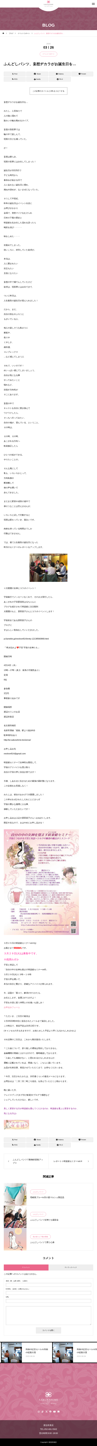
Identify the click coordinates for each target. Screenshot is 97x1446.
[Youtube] (54, 1411)
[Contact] (58, 1411)
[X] (46, 1411)
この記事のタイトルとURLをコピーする (48, 91)
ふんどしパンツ (38, 1192)
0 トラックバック (71, 1267)
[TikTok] (42, 1411)
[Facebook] (50, 1411)
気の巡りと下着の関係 (40, 1237)
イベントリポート (48, 54)
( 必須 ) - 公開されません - (18, 1289)
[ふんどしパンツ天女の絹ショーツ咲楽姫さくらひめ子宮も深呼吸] (48, 1398)
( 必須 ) (16, 1281)
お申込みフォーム (12, 1007)
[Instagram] (39, 1411)
